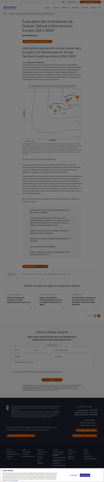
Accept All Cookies (85, 475)
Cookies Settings (74, 475)
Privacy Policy (15, 480)
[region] (52, 475)
